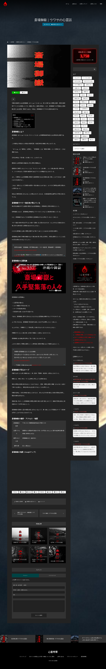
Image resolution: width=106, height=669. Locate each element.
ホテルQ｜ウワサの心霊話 (81, 428)
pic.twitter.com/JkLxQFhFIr (30, 250)
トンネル (86, 78)
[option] (17, 639)
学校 (85, 98)
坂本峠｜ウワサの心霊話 (81, 395)
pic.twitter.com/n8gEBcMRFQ (21, 360)
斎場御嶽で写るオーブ (19, 123)
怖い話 (77, 112)
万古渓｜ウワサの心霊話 (81, 411)
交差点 (88, 84)
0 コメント (25, 575)
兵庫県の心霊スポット (89, 162)
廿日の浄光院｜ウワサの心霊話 (82, 444)
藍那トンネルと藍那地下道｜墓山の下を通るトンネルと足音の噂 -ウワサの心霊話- (89, 201)
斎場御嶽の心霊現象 (19, 121)
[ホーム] (7, 42)
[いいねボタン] (13, 99)
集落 (76, 139)
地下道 (77, 91)
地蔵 (86, 91)
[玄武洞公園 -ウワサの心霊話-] (77, 171)
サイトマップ (23, 656)
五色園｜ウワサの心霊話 (79, 258)
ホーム (67, 3)
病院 (77, 125)
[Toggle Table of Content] (31, 115)
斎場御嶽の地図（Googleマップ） (23, 126)
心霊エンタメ (93, 3)
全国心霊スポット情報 (78, 233)
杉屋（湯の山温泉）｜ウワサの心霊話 (82, 222)
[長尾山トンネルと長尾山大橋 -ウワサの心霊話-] (77, 160)
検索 (101, 3)
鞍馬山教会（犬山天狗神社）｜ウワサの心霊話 (84, 253)
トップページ (76, 214)
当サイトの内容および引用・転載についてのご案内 (41, 656)
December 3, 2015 (36, 365)
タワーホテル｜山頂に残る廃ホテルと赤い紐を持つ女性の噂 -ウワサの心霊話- (89, 190)
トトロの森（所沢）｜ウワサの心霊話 (82, 228)
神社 (77, 129)
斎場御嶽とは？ (17, 117)
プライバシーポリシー (72, 656)
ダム (77, 78)
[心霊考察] (5, 4)
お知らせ (74, 3)
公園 (77, 88)
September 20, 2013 (19, 256)
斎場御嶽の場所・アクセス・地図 (22, 125)
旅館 (86, 112)
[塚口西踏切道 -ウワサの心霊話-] (77, 181)
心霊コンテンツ (83, 3)
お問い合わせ (60, 656)
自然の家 (78, 132)
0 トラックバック (52, 575)
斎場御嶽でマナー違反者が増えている (24, 119)
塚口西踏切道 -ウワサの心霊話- (89, 178)
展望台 (84, 102)
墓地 (77, 98)
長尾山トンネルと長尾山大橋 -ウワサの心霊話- (89, 158)
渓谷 (76, 122)
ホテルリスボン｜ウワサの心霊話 (81, 217)
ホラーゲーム (88, 81)
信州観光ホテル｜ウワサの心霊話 (81, 237)
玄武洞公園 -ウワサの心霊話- (89, 168)
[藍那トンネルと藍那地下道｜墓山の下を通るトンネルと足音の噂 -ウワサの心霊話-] (77, 202)
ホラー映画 (78, 84)
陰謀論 (85, 136)
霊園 (84, 139)
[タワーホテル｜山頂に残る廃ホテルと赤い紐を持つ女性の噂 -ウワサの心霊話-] (77, 191)
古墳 (85, 88)
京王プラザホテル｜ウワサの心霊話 (83, 363)
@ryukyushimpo (18, 250)
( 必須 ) (19, 585)
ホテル (78, 81)
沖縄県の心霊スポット (57, 24)
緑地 (85, 129)
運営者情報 (83, 656)
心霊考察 (21, 501)
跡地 (87, 132)
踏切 (77, 136)
